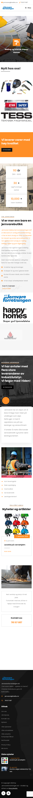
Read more (7, 551)
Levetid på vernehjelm (14, 544)
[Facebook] (8, 793)
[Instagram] (3, 793)
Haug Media (13, 788)
